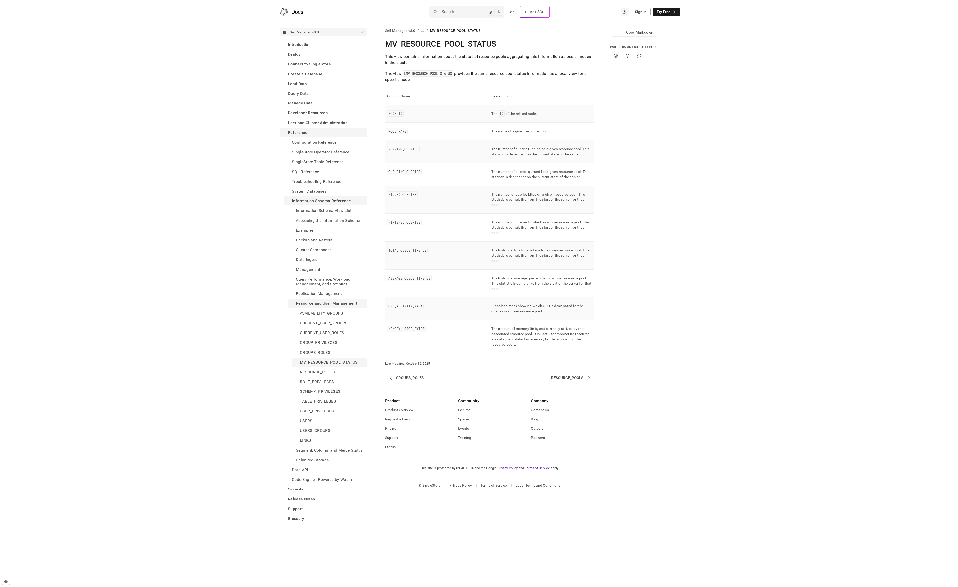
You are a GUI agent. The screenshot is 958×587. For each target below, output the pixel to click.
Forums (464, 410)
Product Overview (399, 410)
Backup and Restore (314, 240)
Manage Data (300, 103)
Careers (537, 428)
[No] (627, 55)
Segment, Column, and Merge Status (329, 450)
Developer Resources (308, 112)
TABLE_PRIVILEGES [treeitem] (318, 401)
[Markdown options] (616, 32)
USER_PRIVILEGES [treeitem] (317, 411)
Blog (534, 419)
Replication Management (319, 293)
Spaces (464, 419)
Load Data (297, 83)
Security (295, 489)
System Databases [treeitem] (309, 191)
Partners (538, 438)
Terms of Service (537, 468)
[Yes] (616, 55)
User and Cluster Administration (318, 122)
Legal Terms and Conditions (538, 485)
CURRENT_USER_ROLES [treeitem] (322, 332)
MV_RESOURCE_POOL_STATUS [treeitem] (329, 362)
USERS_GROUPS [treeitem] (315, 430)
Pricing (390, 428)
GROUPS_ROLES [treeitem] (315, 352)
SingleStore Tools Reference (318, 161)
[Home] (291, 12)
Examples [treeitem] (305, 230)
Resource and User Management (326, 303)
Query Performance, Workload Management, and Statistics (323, 281)
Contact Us (540, 410)
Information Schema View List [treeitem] (323, 210)
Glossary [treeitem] (296, 518)
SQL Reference (305, 171)
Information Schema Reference (321, 200)
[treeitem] (323, 44)
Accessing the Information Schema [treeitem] (328, 220)
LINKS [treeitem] (305, 440)
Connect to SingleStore (309, 64)
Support (295, 508)
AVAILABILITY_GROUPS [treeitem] (321, 313)
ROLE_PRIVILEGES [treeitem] (317, 381)
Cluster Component (313, 249)
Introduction (299, 44)
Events (463, 428)
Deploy (294, 54)
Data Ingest (306, 259)
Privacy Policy (507, 468)
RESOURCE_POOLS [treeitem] (317, 372)
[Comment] (639, 55)
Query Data (298, 93)
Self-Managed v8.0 (400, 31)
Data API (300, 469)
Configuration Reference (314, 142)
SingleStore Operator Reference (320, 152)
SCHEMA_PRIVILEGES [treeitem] (320, 391)
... (422, 31)
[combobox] (625, 12)
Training (464, 438)
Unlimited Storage (312, 460)
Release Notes (301, 499)
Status (390, 447)
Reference (297, 132)
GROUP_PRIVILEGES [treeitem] (318, 342)
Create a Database (305, 74)
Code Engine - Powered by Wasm (322, 479)
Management (308, 269)
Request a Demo (398, 419)
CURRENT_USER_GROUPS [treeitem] (324, 323)
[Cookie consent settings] (6, 581)
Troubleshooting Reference (316, 181)
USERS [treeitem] (306, 420)
